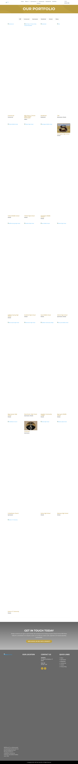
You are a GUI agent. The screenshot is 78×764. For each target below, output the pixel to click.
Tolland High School (29, 216)
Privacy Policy (63, 666)
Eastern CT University (13, 611)
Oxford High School (62, 315)
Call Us (65, 1)
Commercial (41, 1)
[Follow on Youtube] (45, 668)
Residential (48, 1)
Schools (51, 19)
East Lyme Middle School (61, 414)
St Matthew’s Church (13, 513)
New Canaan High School (12, 414)
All (20, 19)
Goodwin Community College (46, 414)
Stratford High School (30, 315)
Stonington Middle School (45, 216)
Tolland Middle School (13, 216)
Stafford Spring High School (13, 315)
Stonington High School (63, 134)
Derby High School (45, 513)
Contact (39, 3)
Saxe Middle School (46, 315)
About (26, 1)
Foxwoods (27, 431)
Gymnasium (33, 1)
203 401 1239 (44, 664)
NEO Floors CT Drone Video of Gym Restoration (29, 116)
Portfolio (54, 1)
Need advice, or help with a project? (39, 641)
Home (22, 1)
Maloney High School (62, 513)
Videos (57, 19)
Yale (58, 115)
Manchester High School (30, 414)
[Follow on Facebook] (42, 668)
